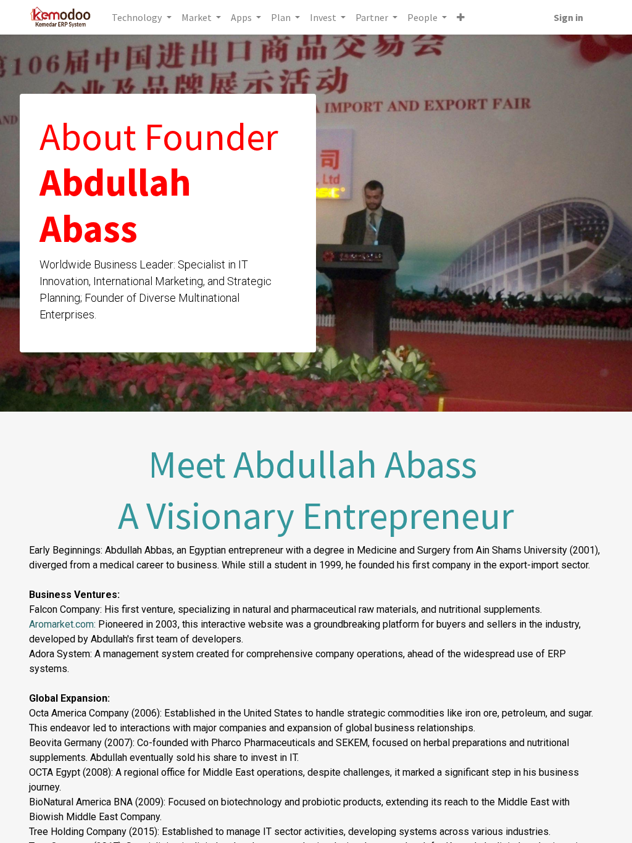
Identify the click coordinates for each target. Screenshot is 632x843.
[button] (461, 17)
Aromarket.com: (62, 624)
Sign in (568, 17)
